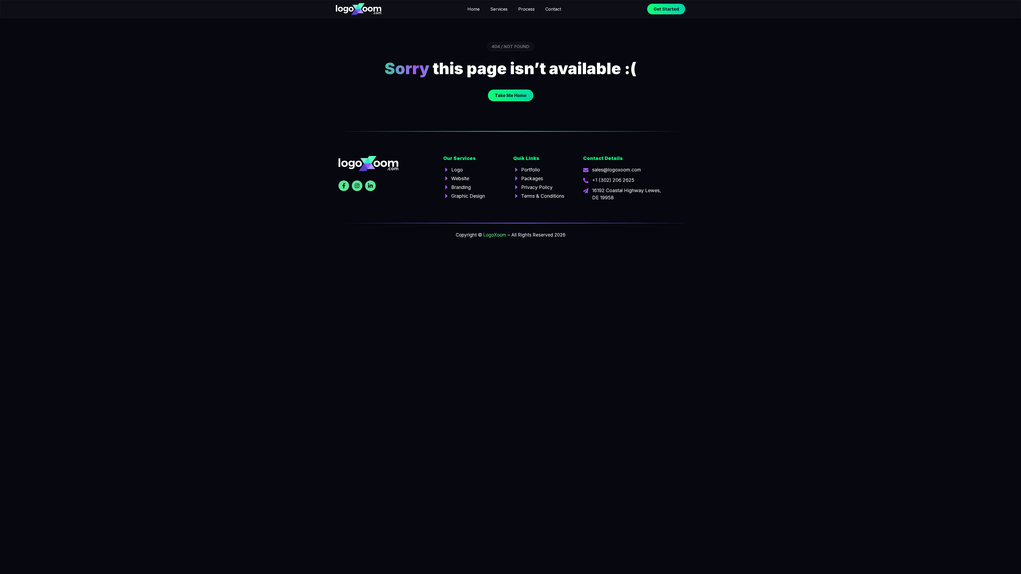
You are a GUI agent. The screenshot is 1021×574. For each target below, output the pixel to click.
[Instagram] (357, 185)
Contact (553, 9)
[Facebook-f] (343, 185)
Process (526, 9)
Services (499, 9)
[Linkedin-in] (370, 185)
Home (473, 9)
